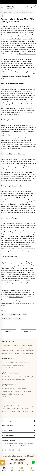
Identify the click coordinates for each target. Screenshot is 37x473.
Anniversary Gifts (18, 377)
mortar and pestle (27, 345)
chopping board (15, 348)
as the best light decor (23, 223)
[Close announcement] (35, 2)
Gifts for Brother (7, 394)
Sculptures (24, 406)
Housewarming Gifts (8, 379)
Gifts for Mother (7, 391)
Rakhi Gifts (5, 362)
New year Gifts (7, 365)
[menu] (2, 7)
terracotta (5, 411)
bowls (11, 353)
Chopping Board (27, 411)
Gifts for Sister (19, 394)
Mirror (4, 414)
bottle (23, 353)
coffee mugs (6, 345)
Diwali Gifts (14, 362)
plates (12, 350)
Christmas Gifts (24, 362)
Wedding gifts (29, 377)
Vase (30, 406)
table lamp (5, 348)
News (5, 12)
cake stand (29, 353)
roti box (4, 353)
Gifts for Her (28, 391)
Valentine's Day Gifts (8, 388)
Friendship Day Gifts (8, 368)
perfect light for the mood (25, 112)
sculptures (26, 348)
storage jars (16, 345)
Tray (3, 408)
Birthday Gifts (6, 377)
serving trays (20, 350)
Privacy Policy (14, 464)
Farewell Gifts (20, 379)
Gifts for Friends (7, 397)
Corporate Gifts (18, 365)
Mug (3, 406)
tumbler (16, 353)
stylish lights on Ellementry (27, 54)
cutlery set (5, 350)
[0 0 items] (34, 7)
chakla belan (30, 350)
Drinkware (13, 411)
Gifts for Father (22, 388)
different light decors (16, 297)
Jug (22, 408)
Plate (8, 406)
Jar (19, 411)
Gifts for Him (18, 391)
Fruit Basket (15, 406)
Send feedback (29, 456)
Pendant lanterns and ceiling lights (12, 144)
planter (27, 408)
